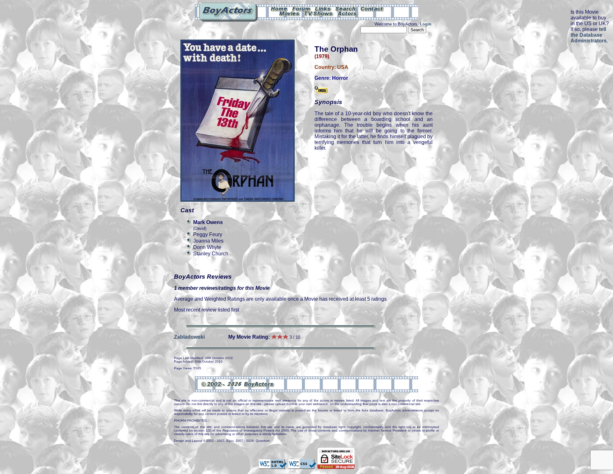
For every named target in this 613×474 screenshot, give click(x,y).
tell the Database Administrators (589, 34)
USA (342, 67)
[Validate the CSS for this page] (302, 466)
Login (425, 24)
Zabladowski (189, 337)
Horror (340, 78)
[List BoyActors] (347, 13)
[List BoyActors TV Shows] (319, 13)
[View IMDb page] (321, 90)
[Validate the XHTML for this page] (273, 466)
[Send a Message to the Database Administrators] (372, 8)
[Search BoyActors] (346, 8)
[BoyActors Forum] (301, 8)
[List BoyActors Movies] (289, 13)
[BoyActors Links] (323, 8)
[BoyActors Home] (279, 8)
